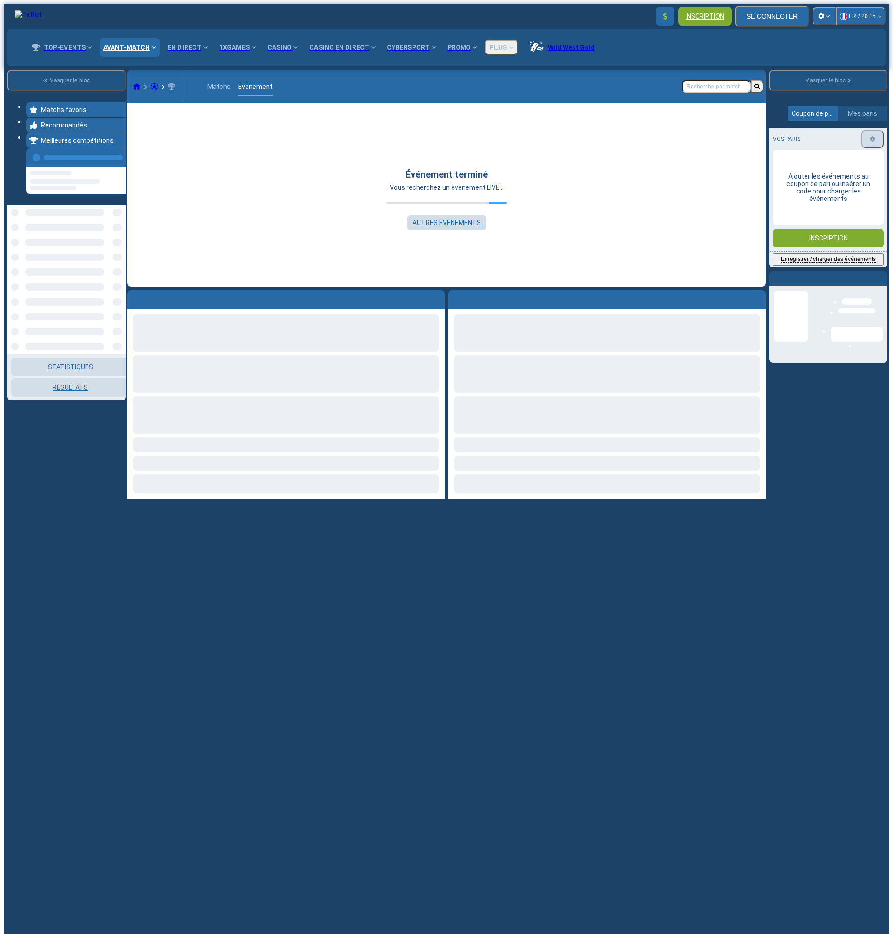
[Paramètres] (824, 16)
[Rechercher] (757, 86)
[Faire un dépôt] (665, 16)
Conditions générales (823, 237)
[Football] (154, 86)
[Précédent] (116, 156)
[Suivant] (476, 297)
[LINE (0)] (136, 86)
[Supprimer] (756, 297)
